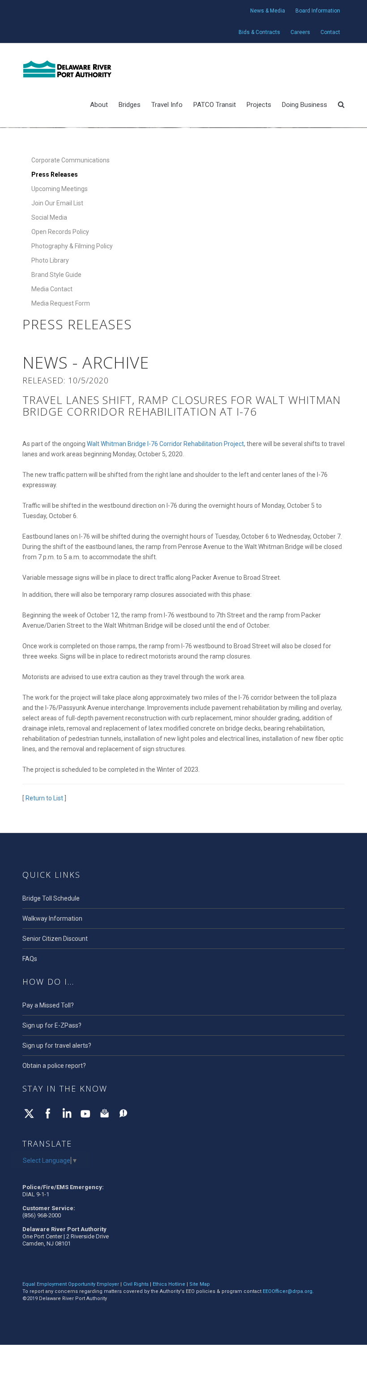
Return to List (44, 798)
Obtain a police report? (54, 1065)
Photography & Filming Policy (72, 246)
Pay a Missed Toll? (48, 1005)
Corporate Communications (70, 160)
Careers (300, 32)
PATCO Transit (214, 105)
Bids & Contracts (259, 32)
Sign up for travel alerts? (56, 1045)
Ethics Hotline (169, 1284)
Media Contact (52, 289)
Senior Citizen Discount (55, 938)
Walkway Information (52, 918)
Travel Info (167, 105)
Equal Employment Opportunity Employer (70, 1284)
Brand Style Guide (56, 274)
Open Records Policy (60, 231)
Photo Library (50, 260)
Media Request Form (60, 303)
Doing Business (304, 105)
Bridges (130, 105)
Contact (330, 32)
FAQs (29, 958)
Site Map (199, 1284)
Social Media (49, 217)
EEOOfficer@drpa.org (287, 1291)
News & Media (267, 11)
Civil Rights (136, 1284)
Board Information (317, 11)
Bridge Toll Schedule (51, 898)
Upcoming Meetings (59, 188)
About (99, 105)
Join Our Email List (57, 203)
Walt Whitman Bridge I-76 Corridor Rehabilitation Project (165, 443)
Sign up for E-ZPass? (51, 1025)
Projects (259, 105)
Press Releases (54, 174)
